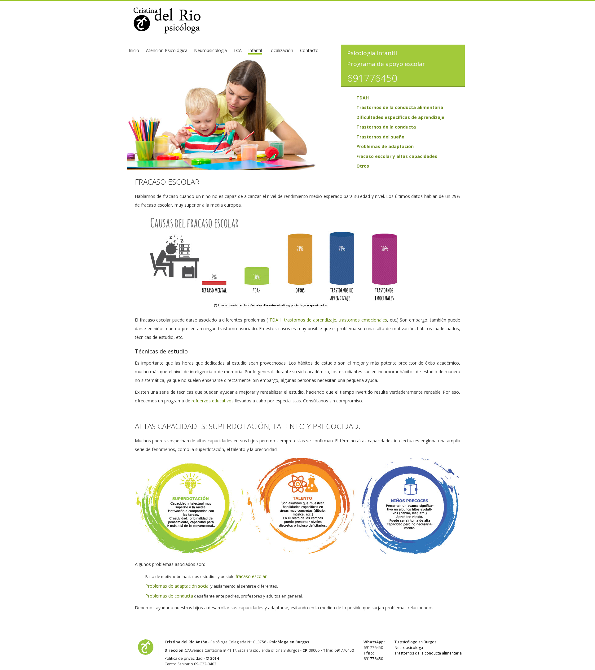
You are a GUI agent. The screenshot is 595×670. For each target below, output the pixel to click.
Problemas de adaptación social (177, 586)
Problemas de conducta (169, 596)
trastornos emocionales (363, 320)
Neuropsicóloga (408, 647)
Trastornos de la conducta (386, 127)
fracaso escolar (251, 576)
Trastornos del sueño (380, 137)
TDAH (362, 98)
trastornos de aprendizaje (310, 320)
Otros (362, 166)
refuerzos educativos (213, 401)
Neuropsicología (210, 50)
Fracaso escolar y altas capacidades (396, 156)
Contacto (309, 50)
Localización (280, 50)
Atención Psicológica (166, 50)
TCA (237, 50)
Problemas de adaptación (385, 146)
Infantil (255, 50)
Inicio (134, 50)
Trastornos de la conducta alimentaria (399, 107)
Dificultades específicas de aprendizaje (400, 117)
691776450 (344, 650)
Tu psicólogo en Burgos (415, 642)
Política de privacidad (184, 658)
